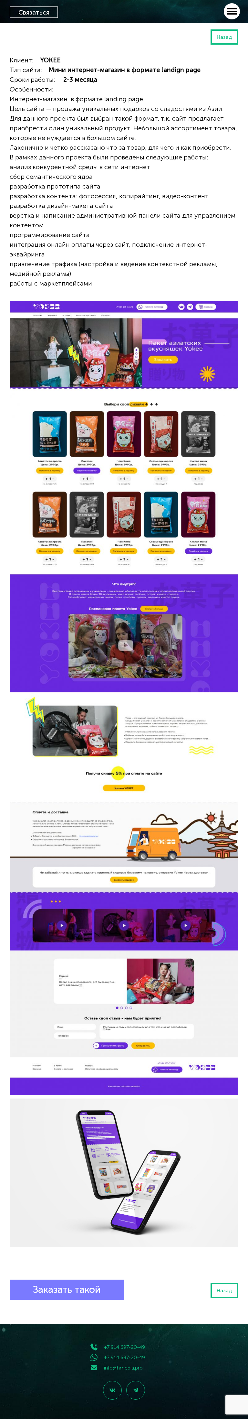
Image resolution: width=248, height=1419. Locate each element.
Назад (224, 37)
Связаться (33, 12)
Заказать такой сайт (67, 1292)
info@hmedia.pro (123, 1368)
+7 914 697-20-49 (124, 1347)
